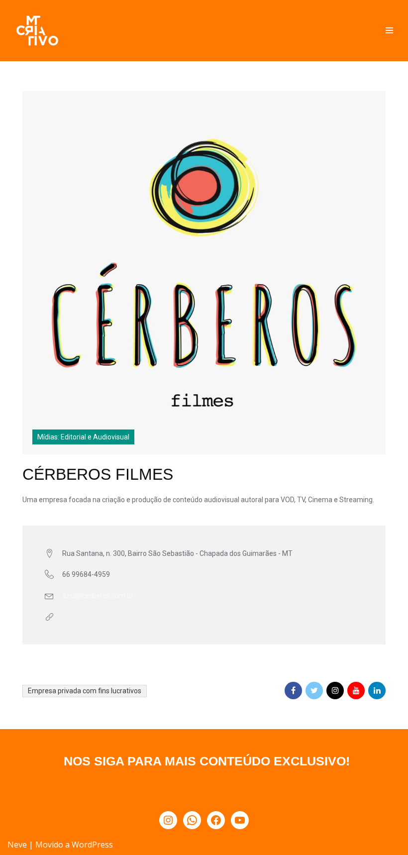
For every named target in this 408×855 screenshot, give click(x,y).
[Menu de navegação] (389, 30)
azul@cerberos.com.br (97, 596)
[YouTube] (240, 820)
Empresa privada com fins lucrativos (84, 691)
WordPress (92, 844)
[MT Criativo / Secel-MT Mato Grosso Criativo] (37, 30)
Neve (17, 844)
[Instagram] (168, 820)
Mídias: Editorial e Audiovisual (83, 437)
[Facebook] (216, 820)
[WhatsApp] (192, 820)
